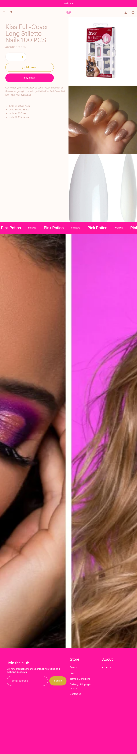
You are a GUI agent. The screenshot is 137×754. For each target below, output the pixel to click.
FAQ (72, 673)
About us (106, 667)
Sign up (58, 681)
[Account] (125, 12)
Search (73, 667)
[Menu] (4, 12)
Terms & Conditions (80, 679)
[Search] (11, 12)
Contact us (75, 694)
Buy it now (29, 77)
